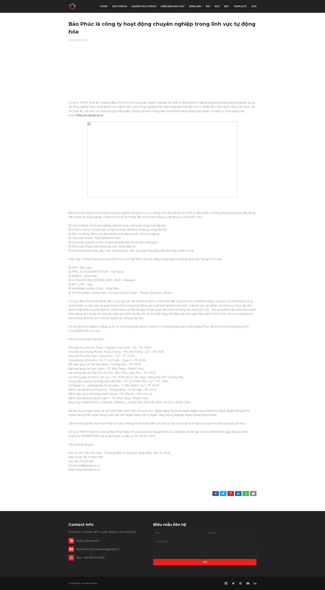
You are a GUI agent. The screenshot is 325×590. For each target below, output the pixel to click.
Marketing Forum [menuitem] (144, 6)
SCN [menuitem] (254, 6)
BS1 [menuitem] (208, 6)
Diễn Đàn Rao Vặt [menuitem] (173, 6)
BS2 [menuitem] (217, 6)
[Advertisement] (162, 74)
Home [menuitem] (104, 6)
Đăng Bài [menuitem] (195, 6)
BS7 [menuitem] (226, 6)
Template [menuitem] (240, 6)
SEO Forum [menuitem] (119, 6)
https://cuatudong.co (89, 115)
